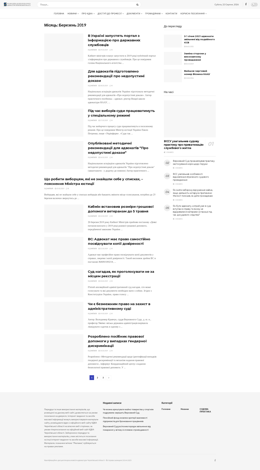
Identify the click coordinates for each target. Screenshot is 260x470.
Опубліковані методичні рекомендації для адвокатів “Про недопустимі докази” (118, 148)
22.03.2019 (104, 216)
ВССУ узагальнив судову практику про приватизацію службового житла (184, 145)
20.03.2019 (104, 281)
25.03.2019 (60, 188)
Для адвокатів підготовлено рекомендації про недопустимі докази (116, 76)
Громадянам (153, 13)
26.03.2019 (104, 157)
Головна (59, 13)
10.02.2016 (190, 78)
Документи (133, 13)
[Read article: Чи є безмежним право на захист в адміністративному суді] (63, 316)
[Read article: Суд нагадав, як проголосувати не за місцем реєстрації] (63, 283)
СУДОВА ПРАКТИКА (205, 410)
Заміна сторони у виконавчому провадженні (195, 56)
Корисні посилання (193, 13)
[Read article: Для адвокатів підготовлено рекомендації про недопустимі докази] (63, 83)
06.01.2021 (190, 46)
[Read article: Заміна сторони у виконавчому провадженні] (173, 58)
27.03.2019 (104, 120)
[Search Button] (138, 5)
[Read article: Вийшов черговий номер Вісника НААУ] (173, 75)
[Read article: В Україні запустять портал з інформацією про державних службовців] (63, 48)
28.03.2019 (104, 86)
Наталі (94, 50)
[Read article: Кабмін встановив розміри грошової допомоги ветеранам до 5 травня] (63, 218)
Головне (166, 409)
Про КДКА (87, 13)
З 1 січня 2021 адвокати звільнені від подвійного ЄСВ (199, 39)
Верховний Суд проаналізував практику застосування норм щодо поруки (194, 162)
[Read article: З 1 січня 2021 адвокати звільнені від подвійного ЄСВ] (173, 41)
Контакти (171, 13)
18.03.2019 (104, 351)
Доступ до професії (110, 13)
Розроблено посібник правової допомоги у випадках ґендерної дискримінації (117, 341)
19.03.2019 (104, 313)
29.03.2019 (104, 50)
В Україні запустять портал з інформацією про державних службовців (114, 40)
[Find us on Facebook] (246, 4)
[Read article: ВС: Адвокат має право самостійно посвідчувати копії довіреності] (63, 251)
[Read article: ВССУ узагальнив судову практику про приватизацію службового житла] (190, 119)
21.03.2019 (104, 248)
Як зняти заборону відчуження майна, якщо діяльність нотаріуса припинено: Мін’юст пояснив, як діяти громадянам (193, 193)
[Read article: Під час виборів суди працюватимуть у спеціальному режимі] (63, 123)
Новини (72, 13)
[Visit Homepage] (17, 4)
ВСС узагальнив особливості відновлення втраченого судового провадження (191, 177)
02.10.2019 (190, 64)
